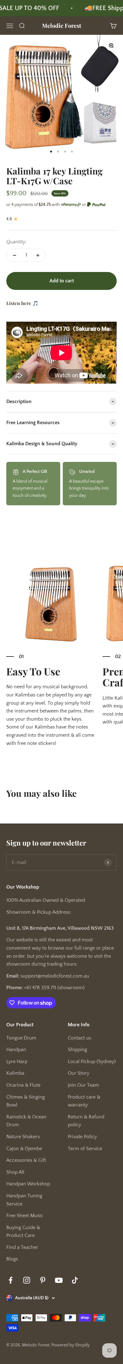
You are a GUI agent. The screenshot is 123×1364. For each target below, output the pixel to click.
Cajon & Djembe (24, 1148)
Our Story (78, 1073)
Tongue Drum (21, 1038)
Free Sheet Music (24, 1215)
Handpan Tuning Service (24, 1200)
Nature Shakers (23, 1136)
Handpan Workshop (28, 1184)
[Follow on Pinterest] (42, 1280)
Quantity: (16, 242)
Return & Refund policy (86, 1121)
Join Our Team (83, 1085)
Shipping (77, 1049)
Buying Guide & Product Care (23, 1232)
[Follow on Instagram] (26, 1280)
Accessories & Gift (26, 1160)
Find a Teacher (22, 1247)
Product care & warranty (84, 1101)
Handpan (16, 1049)
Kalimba (15, 1073)
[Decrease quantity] (14, 255)
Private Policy (82, 1136)
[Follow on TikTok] (75, 1280)
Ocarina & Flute (23, 1085)
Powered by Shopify (70, 1345)
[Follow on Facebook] (10, 1280)
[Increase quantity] (38, 255)
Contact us (79, 1038)
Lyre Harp (16, 1061)
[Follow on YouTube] (59, 1280)
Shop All (15, 1172)
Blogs (12, 1259)
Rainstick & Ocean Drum (26, 1121)
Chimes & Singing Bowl (25, 1101)
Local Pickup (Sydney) (92, 1061)
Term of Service (85, 1148)
